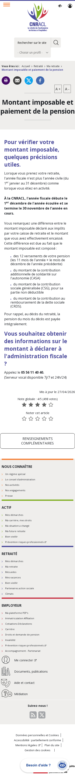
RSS (33, 714)
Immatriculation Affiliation (19, 618)
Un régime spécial (15, 474)
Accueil (26, 66)
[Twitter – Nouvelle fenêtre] (29, 80)
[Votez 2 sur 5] (31, 418)
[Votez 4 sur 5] (44, 418)
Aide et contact (24, 683)
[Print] (6, 80)
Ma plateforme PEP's (16, 612)
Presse (9, 495)
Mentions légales (26, 745)
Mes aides (10, 572)
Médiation (21, 694)
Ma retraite (53, 66)
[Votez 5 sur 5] (51, 418)
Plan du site (52, 745)
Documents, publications (31, 671)
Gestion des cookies (37, 750)
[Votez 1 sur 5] (24, 418)
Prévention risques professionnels (24, 542)
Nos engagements (15, 490)
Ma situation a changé (17, 525)
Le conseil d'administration (20, 479)
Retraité (38, 66)
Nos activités (12, 484)
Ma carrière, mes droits (18, 520)
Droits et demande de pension (22, 634)
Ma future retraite (15, 531)
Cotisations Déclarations (18, 623)
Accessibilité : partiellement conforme (37, 740)
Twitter (41, 714)
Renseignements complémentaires (37, 441)
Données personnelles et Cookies (37, 735)
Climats (9, 593)
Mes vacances (13, 577)
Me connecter (70, 6)
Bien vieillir (11, 536)
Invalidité (10, 640)
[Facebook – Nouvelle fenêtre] (40, 80)
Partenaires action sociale (19, 588)
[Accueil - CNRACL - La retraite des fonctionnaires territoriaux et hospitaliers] (37, 17)
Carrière (10, 629)
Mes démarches (14, 514)
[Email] (17, 80)
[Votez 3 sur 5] (37, 418)
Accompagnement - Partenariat (22, 650)
